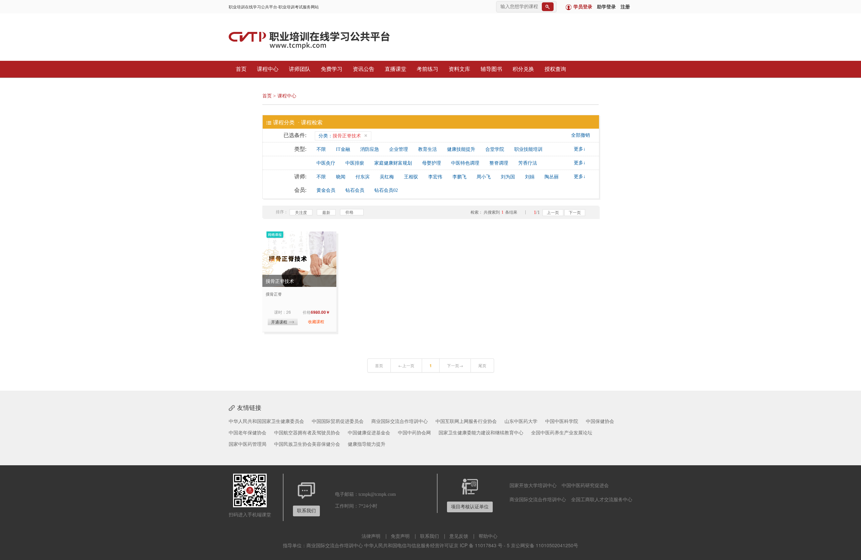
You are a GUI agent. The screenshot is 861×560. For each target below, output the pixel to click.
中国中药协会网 (414, 432)
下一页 (575, 212)
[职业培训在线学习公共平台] (321, 39)
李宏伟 (435, 176)
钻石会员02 (386, 190)
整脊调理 (498, 163)
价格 (349, 212)
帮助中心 (488, 535)
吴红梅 (387, 176)
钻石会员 (354, 190)
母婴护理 (431, 163)
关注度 (301, 212)
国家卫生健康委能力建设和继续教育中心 (481, 432)
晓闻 (340, 176)
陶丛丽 (552, 176)
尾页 (482, 365)
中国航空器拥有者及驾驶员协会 (307, 432)
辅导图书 (490, 69)
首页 (240, 69)
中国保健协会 (600, 421)
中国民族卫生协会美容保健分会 (307, 443)
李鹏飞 (459, 176)
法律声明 (371, 535)
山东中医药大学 (520, 421)
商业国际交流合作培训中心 (399, 421)
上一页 (553, 212)
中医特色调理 (465, 163)
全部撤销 (580, 135)
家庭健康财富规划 (393, 163)
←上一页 (406, 365)
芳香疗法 (527, 163)
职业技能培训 (528, 149)
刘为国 (508, 176)
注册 (625, 6)
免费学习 (331, 69)
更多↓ (580, 149)
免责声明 (400, 535)
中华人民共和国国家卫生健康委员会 (266, 421)
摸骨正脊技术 (280, 280)
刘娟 (529, 176)
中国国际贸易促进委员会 (338, 421)
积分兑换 (522, 69)
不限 (321, 149)
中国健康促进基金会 (369, 432)
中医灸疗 (325, 163)
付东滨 (362, 176)
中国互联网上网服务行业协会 (466, 421)
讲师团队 (299, 69)
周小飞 (484, 176)
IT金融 (343, 149)
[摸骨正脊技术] (299, 259)
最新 (326, 212)
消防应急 (369, 149)
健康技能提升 (461, 149)
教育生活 (427, 149)
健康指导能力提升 (366, 443)
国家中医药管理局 (247, 443)
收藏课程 (316, 321)
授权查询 (554, 69)
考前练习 (426, 69)
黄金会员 (325, 190)
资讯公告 (362, 69)
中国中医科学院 (561, 421)
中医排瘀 (354, 163)
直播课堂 (394, 69)
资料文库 (458, 69)
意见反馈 (458, 535)
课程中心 (267, 69)
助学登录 (606, 6)
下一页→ (455, 365)
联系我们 (429, 535)
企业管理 (398, 149)
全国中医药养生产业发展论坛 (561, 432)
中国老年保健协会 (247, 432)
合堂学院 (494, 149)
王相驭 (411, 176)
